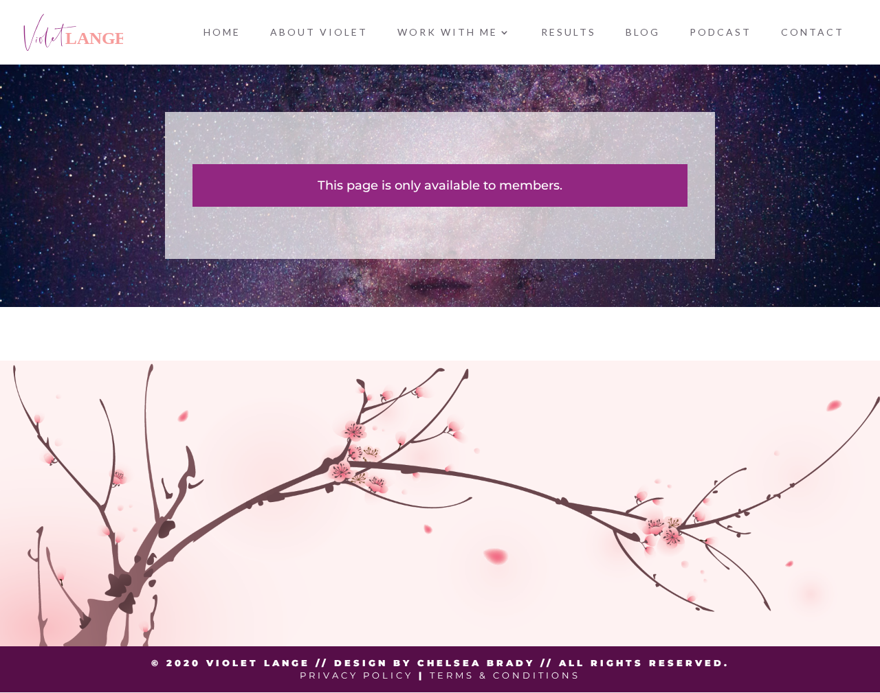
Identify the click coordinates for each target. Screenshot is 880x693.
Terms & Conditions (505, 675)
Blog (643, 32)
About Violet (319, 32)
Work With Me (447, 32)
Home (222, 32)
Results (568, 32)
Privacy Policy (356, 675)
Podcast (720, 32)
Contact (812, 32)
